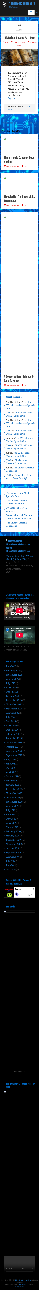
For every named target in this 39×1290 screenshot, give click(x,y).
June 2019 (11, 865)
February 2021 (13, 780)
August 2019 (12, 857)
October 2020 (13, 797)
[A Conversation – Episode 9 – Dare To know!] (19, 217)
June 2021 (11, 763)
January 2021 (12, 785)
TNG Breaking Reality (22, 3)
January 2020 (13, 835)
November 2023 (14, 742)
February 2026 (13, 670)
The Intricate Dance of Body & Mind (19, 159)
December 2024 (14, 700)
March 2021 (12, 776)
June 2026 (11, 666)
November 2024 (14, 704)
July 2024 (10, 717)
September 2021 (14, 755)
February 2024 (13, 734)
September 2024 (14, 708)
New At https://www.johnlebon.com (18, 549)
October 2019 (12, 848)
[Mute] (29, 618)
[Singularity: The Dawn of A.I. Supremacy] (19, 178)
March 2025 (12, 692)
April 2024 (11, 725)
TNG (6, 42)
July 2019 (10, 861)
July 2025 (10, 683)
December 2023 (14, 738)
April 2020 (11, 823)
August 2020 (12, 806)
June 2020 (11, 814)
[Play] (7, 618)
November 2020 (14, 793)
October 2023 (13, 747)
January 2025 (12, 696)
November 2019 (14, 844)
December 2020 (14, 789)
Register (12, 98)
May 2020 (11, 819)
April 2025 (11, 687)
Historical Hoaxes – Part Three (31, 122)
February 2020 (13, 831)
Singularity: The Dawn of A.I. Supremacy (19, 198)
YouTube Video (19, 42)
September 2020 (14, 802)
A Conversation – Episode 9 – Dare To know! (19, 378)
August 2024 (12, 713)
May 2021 (10, 768)
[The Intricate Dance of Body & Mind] (19, 139)
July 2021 (10, 759)
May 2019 (11, 869)
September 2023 (14, 751)
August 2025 (12, 679)
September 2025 (14, 675)
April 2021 (11, 772)
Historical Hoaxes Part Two (20, 38)
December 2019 (14, 840)
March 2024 (12, 730)
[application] (19, 611)
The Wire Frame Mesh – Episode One (20, 405)
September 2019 (14, 852)
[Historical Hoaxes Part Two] (19, 57)
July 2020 (10, 810)
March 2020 (12, 827)
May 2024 (11, 721)
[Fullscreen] (32, 618)
